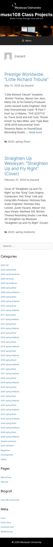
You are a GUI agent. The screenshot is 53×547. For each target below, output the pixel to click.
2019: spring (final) (8, 378)
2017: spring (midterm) (10, 373)
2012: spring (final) (8, 324)
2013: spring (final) (8, 333)
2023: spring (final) (8, 414)
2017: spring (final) (8, 369)
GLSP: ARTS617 (7, 446)
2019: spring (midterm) (10, 382)
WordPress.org (7, 531)
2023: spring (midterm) (10, 419)
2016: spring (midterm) (10, 364)
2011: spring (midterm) (10, 319)
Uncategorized (7, 455)
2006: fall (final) (7, 279)
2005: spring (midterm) (10, 274)
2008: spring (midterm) (10, 292)
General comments (8, 441)
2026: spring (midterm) (10, 437)
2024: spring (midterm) (10, 428)
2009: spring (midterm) (10, 301)
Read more (35, 132)
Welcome (4, 482)
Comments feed (7, 527)
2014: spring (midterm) (10, 346)
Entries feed (5, 522)
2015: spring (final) (8, 351)
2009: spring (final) (8, 297)
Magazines (5, 450)
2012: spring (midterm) (10, 328)
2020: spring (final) (19, 141)
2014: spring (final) (8, 342)
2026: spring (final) (8, 432)
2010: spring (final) (8, 306)
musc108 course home (10, 500)
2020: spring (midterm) (21, 232)
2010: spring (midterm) (10, 310)
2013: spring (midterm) (10, 337)
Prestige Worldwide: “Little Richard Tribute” (26, 77)
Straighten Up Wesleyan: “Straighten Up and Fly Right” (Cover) (26, 166)
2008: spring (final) (8, 288)
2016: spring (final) (8, 360)
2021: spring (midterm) (10, 400)
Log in (3, 518)
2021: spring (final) (8, 396)
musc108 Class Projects (26, 14)
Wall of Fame (6, 477)
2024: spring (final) (8, 423)
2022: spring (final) (8, 405)
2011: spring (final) (8, 315)
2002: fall (5, 265)
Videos (3, 459)
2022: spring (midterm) (10, 409)
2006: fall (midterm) (9, 283)
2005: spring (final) (8, 270)
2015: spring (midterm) (10, 355)
